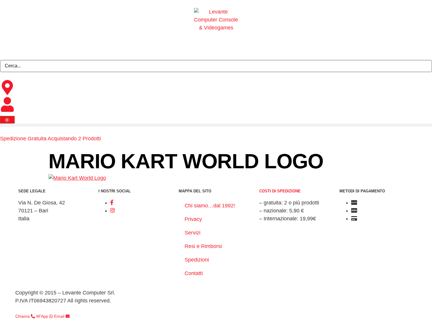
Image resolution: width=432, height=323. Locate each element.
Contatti (194, 273)
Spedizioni (197, 260)
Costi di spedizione (280, 191)
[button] (216, 125)
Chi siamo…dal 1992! (210, 206)
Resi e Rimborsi (203, 246)
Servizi (192, 233)
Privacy (193, 219)
